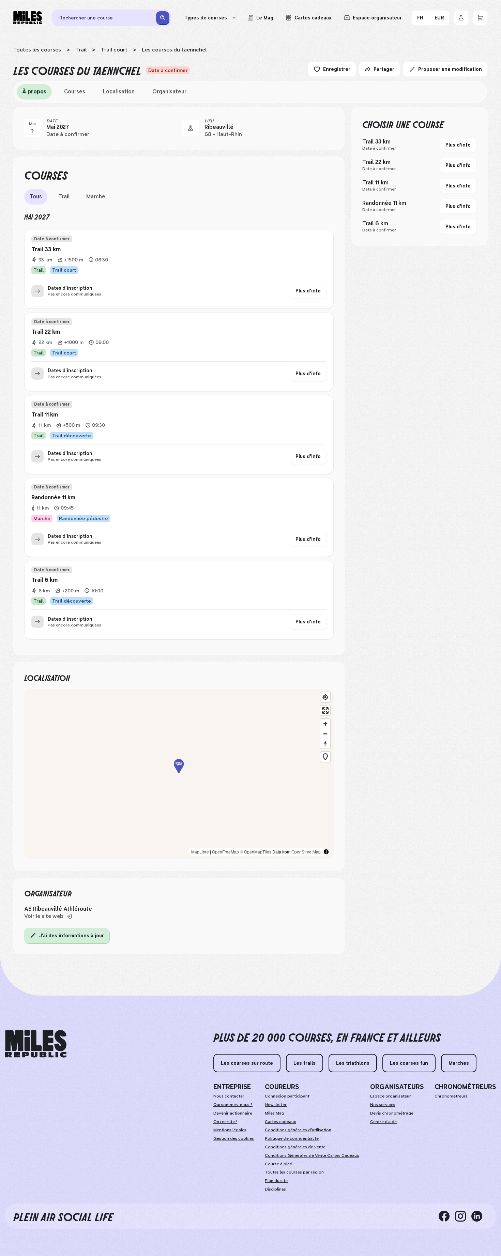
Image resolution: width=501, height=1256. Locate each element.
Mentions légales (229, 1130)
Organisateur (169, 91)
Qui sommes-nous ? (233, 1104)
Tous (36, 196)
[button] (179, 773)
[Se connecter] (461, 17)
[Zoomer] (325, 724)
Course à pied (278, 1164)
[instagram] (463, 1216)
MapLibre (200, 851)
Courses (74, 91)
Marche (95, 196)
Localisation (119, 91)
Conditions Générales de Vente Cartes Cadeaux (312, 1155)
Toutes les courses (37, 49)
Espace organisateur (390, 1096)
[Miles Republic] (27, 17)
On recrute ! (225, 1121)
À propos (34, 91)
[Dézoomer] (325, 734)
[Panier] (480, 17)
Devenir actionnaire (232, 1113)
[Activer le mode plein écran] (325, 710)
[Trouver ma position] (325, 697)
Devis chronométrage (391, 1113)
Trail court (114, 49)
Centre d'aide (383, 1121)
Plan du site (276, 1180)
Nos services (382, 1104)
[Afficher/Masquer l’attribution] (326, 852)
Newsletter (276, 1104)
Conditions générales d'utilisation (298, 1130)
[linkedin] (479, 1216)
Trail (81, 49)
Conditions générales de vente (295, 1147)
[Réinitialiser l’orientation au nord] (325, 743)
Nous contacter (228, 1096)
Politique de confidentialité (292, 1138)
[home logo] (35, 1044)
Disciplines (275, 1189)
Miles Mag (274, 1113)
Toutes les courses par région (294, 1172)
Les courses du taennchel (174, 49)
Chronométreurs (451, 1096)
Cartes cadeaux (280, 1121)
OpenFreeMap (225, 851)
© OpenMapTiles (255, 851)
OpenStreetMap (306, 851)
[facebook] (447, 1216)
